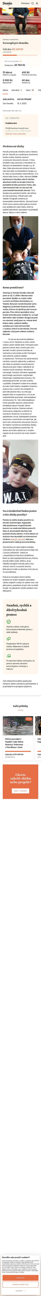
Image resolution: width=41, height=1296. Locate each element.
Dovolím (20, 1278)
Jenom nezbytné (20, 1284)
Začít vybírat (20, 791)
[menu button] (37, 3)
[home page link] (7, 4)
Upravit (19, 1291)
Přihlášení (25, 3)
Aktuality (17, 90)
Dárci (30, 90)
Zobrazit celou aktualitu (15, 134)
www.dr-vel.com (17, 539)
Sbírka (5, 90)
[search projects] (32, 3)
